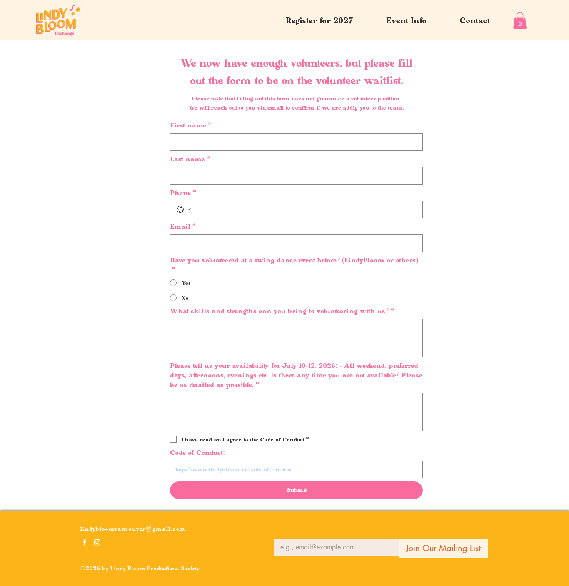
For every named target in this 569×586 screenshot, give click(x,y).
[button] (406, 20)
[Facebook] (84, 542)
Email (183, 226)
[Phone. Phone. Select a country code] (183, 209)
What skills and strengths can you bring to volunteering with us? (282, 311)
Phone (183, 193)
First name (191, 125)
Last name (190, 159)
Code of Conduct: (197, 452)
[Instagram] (97, 542)
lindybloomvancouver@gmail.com (132, 528)
